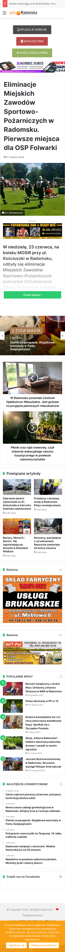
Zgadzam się (16, 945)
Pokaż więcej (31, 294)
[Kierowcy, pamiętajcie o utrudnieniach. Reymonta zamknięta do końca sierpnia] (48, 526)
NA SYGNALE (23, 332)
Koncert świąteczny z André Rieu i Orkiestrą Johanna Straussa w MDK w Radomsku (43, 687)
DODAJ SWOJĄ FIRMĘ (33, 52)
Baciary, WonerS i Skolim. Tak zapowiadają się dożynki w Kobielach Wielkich (15, 544)
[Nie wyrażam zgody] (60, 936)
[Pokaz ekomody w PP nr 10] (13, 706)
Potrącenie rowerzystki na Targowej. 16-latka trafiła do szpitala (29, 350)
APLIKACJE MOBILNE (33, 29)
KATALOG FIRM (33, 41)
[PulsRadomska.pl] (23, 13)
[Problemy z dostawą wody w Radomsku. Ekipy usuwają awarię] (48, 487)
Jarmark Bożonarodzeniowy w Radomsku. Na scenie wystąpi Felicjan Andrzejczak (43, 762)
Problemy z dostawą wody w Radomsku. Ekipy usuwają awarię (47, 502)
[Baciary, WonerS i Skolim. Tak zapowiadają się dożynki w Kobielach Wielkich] (17, 526)
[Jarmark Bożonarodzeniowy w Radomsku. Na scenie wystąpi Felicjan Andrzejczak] (13, 764)
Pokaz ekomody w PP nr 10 (41, 701)
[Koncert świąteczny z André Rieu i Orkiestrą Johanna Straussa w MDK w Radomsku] (13, 688)
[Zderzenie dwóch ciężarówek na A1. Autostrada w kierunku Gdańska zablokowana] (17, 487)
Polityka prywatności (43, 945)
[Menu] (4, 14)
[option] (32, 335)
